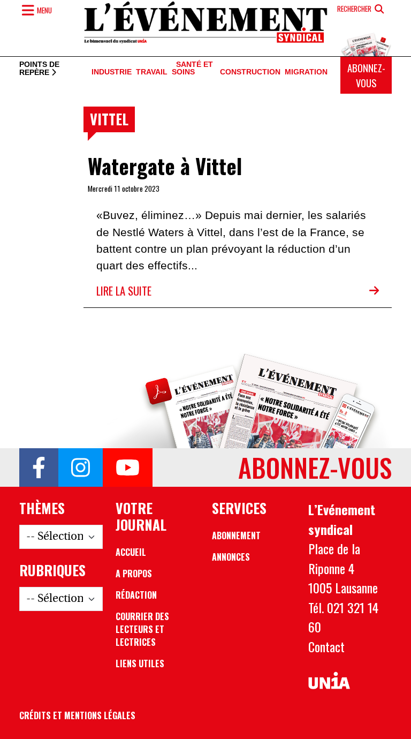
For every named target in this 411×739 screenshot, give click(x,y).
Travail (152, 72)
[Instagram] (80, 467)
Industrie (112, 72)
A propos (134, 573)
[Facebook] (38, 467)
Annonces (231, 557)
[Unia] (329, 680)
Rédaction (136, 595)
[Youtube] (128, 467)
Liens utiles (140, 663)
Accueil (131, 552)
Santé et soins (192, 68)
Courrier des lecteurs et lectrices (142, 629)
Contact (326, 646)
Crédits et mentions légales (77, 715)
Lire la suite (123, 290)
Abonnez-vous (366, 75)
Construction (250, 72)
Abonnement (236, 535)
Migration (306, 72)
